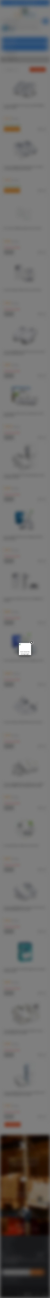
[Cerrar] (31, 642)
